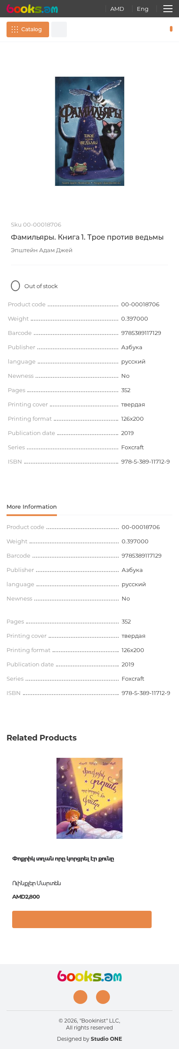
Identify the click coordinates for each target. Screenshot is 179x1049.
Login (144, 29)
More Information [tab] (32, 506)
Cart (169, 29)
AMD (117, 8)
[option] (89, 131)
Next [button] (168, 822)
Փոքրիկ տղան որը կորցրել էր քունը (63, 858)
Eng (143, 8)
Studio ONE (106, 1039)
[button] (163, 921)
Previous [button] (11, 822)
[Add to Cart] (82, 919)
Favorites (156, 29)
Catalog (31, 29)
